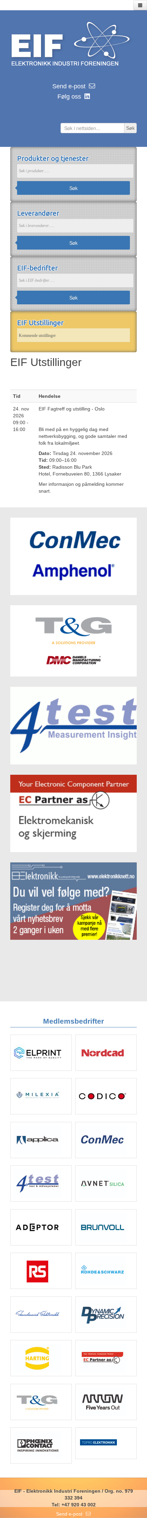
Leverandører (38, 213)
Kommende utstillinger (37, 335)
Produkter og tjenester (53, 158)
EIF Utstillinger (40, 323)
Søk (73, 188)
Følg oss (69, 96)
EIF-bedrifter (37, 268)
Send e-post (68, 86)
